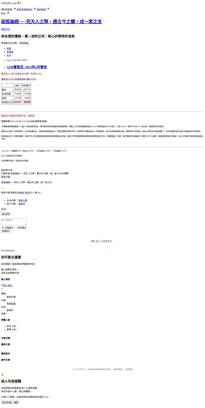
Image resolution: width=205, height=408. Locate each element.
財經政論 (24, 43)
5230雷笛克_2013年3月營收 (27, 67)
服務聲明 (129, 369)
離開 (16, 402)
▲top (3, 208)
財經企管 (22, 200)
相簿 (9, 48)
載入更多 (5, 214)
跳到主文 (5, 29)
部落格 (10, 52)
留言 (27, 192)
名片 (9, 55)
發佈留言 (5, 231)
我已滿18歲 (6, 402)
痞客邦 (21, 192)
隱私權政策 (118, 369)
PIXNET (82, 369)
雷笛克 (21, 204)
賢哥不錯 (5, 177)
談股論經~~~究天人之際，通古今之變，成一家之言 (51, 21)
